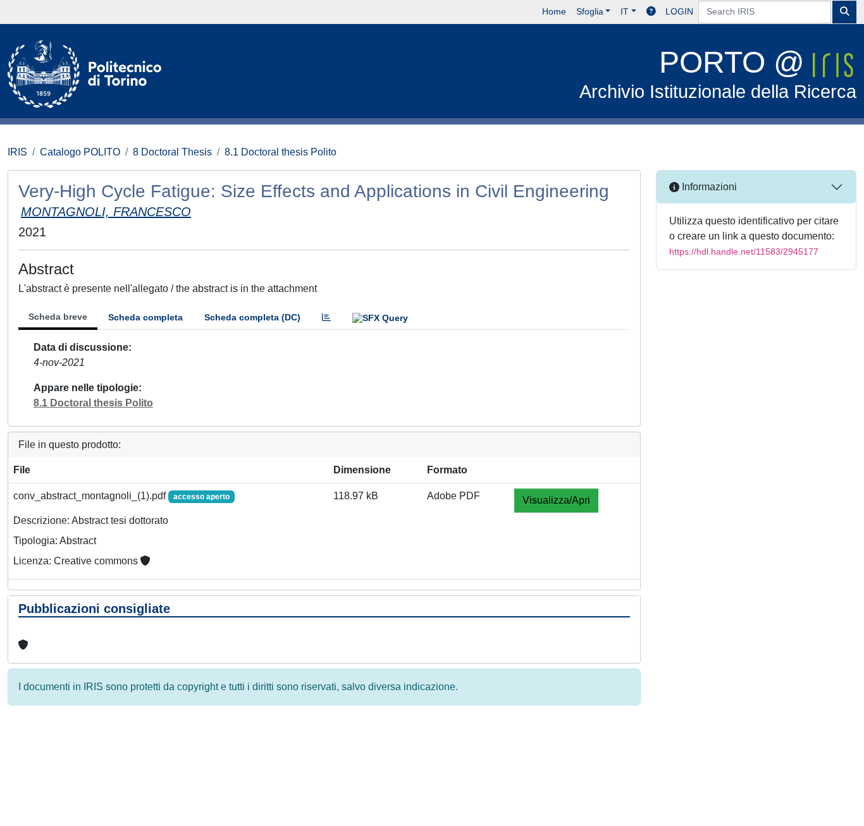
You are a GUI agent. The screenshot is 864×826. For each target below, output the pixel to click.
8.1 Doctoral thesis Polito (280, 152)
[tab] (326, 318)
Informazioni (708, 186)
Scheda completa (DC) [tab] (252, 317)
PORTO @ (717, 74)
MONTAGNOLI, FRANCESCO (106, 212)
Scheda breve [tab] (57, 317)
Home (554, 11)
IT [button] (624, 11)
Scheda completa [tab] (145, 317)
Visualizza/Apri (556, 500)
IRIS (17, 152)
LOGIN (679, 11)
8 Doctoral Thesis (172, 152)
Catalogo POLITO (80, 152)
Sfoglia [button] (589, 11)
